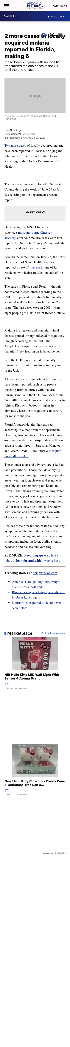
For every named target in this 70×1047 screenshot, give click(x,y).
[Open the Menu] (6, 5)
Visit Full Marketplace (53, 633)
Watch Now (59, 6)
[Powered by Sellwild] (60, 853)
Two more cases (15, 145)
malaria (35, 267)
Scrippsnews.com (45, 572)
